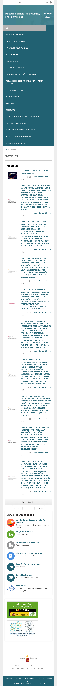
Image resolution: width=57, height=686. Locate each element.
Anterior (17, 508)
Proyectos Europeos (15, 67)
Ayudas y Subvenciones (16, 34)
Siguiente (40, 508)
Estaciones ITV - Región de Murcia (21, 74)
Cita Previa (21, 585)
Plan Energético (13, 54)
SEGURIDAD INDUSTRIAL (16, 143)
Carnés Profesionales (16, 41)
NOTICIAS (10, 103)
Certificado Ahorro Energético (20, 130)
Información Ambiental (17, 123)
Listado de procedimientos (29, 553)
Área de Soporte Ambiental (29, 564)
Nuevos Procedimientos (17, 48)
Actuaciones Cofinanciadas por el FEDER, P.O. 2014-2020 (24, 82)
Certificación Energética (27, 542)
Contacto (10, 110)
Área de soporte (13, 97)
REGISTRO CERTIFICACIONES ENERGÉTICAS (23, 116)
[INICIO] (24, 28)
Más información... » (42, 177)
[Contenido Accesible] (51, 2)
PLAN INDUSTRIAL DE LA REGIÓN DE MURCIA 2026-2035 (35, 172)
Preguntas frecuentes (16, 90)
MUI (6, 149)
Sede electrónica (24, 575)
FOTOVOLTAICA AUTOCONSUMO (19, 136)
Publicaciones (12, 61)
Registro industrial (25, 531)
